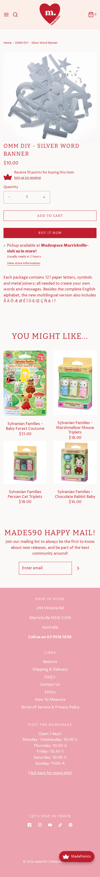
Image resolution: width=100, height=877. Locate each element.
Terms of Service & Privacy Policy (50, 707)
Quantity (10, 187)
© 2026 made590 (35, 862)
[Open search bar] (17, 14)
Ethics (50, 692)
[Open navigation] (6, 14)
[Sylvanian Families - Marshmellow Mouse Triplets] (75, 382)
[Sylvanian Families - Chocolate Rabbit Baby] (75, 462)
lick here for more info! (51, 773)
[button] (50, 97)
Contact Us (50, 684)
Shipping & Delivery (50, 669)
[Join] (78, 568)
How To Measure (50, 699)
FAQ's (50, 677)
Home (7, 43)
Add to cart (50, 216)
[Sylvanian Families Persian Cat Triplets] (25, 462)
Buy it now (50, 233)
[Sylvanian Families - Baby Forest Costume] (25, 383)
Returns (50, 661)
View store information (23, 263)
